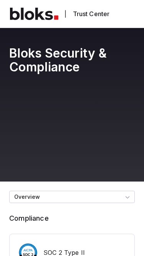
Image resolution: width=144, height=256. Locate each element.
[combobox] (72, 197)
